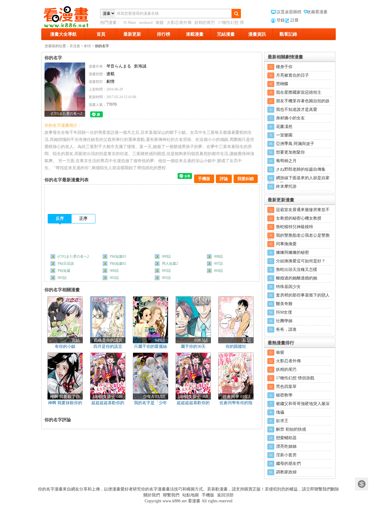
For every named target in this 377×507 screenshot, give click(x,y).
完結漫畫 (226, 34)
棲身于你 (284, 67)
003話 (62, 278)
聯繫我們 (171, 495)
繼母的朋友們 (288, 463)
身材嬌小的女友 (290, 118)
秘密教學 (284, 395)
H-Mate (129, 22)
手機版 (204, 179)
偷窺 (160, 22)
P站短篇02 (118, 263)
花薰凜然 (284, 126)
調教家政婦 (286, 472)
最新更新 (132, 34)
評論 (224, 179)
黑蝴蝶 (282, 84)
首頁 (101, 34)
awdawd (146, 22)
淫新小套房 (286, 455)
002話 (114, 278)
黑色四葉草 (286, 386)
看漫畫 (75, 46)
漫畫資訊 (257, 34)
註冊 (294, 20)
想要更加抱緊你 (290, 152)
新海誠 (140, 66)
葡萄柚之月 (286, 161)
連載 (110, 74)
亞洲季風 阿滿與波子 (295, 143)
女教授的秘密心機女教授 (298, 218)
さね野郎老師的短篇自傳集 (300, 169)
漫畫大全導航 (63, 34)
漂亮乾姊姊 (286, 446)
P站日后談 (66, 263)
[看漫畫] (70, 15)
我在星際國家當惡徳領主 (298, 92)
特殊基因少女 (288, 286)
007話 (218, 263)
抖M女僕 (284, 312)
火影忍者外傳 (179, 22)
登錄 (281, 20)
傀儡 (280, 412)
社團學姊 (284, 321)
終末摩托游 (286, 186)
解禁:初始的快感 (291, 429)
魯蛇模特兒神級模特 (294, 227)
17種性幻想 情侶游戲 (295, 378)
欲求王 (282, 421)
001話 (166, 278)
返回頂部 (225, 495)
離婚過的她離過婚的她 (296, 278)
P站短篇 (64, 271)
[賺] (361, 484)
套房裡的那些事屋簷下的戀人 (303, 295)
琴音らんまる (118, 66)
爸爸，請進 (286, 329)
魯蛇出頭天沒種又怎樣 (296, 269)
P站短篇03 (118, 256)
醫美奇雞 (284, 304)
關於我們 (151, 495)
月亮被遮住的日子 (292, 75)
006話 (114, 271)
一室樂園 (284, 135)
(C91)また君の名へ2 (73, 256)
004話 (218, 271)
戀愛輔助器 (286, 438)
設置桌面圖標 (289, 12)
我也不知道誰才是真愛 (296, 109)
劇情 (87, 46)
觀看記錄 (288, 34)
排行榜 (163, 34)
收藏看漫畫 (317, 12)
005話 (166, 271)
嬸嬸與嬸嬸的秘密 (292, 252)
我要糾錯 (245, 179)
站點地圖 (190, 495)
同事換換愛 (286, 244)
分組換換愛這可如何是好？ (300, 261)
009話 (166, 256)
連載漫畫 (195, 34)
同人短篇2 (170, 263)
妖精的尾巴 (204, 22)
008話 (218, 256)
